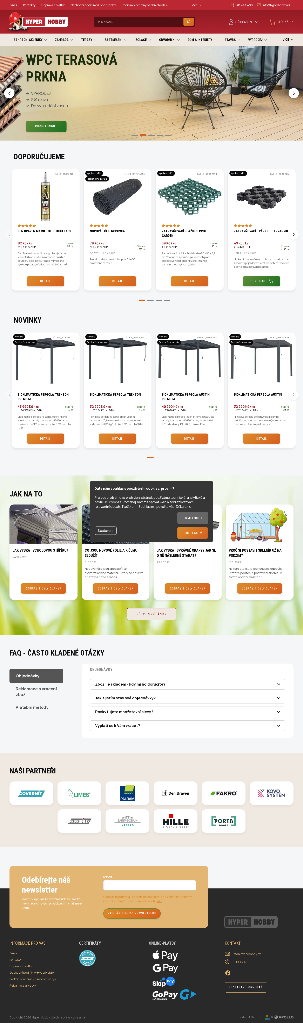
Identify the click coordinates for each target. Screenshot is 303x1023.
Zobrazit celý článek (43, 588)
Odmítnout (193, 518)
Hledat (188, 22)
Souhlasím (193, 533)
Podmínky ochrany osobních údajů (145, 5)
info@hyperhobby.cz (247, 954)
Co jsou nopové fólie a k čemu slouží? (111, 553)
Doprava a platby (53, 5)
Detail (45, 281)
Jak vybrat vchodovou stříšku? (40, 550)
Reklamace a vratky (22, 985)
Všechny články (152, 614)
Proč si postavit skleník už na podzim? (255, 553)
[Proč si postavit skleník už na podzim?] (260, 524)
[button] (12, 93)
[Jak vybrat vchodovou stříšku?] (43, 524)
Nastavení (105, 530)
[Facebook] (228, 972)
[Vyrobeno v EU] (189, 198)
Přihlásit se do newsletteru (132, 913)
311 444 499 (241, 962)
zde (159, 901)
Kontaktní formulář (246, 987)
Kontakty (29, 5)
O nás (13, 5)
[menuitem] (30, 40)
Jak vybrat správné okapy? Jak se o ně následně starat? (186, 553)
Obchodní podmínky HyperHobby (93, 5)
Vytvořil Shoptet (251, 1017)
